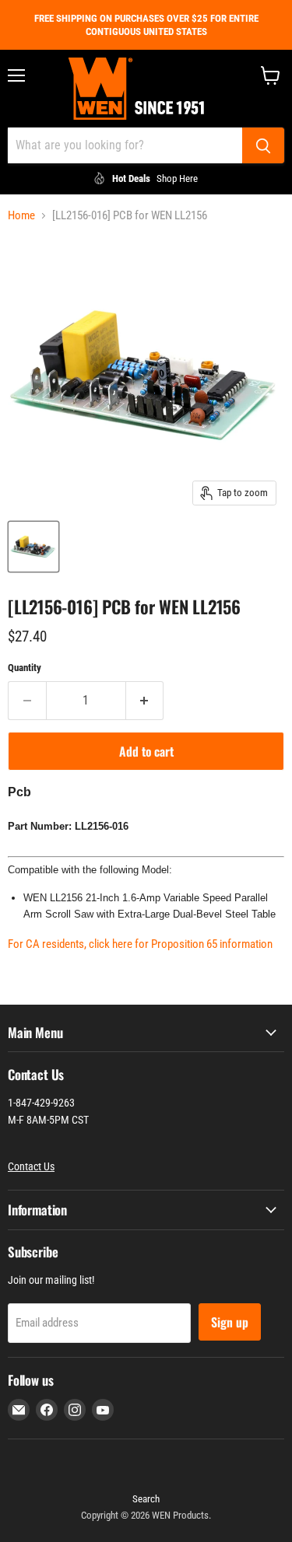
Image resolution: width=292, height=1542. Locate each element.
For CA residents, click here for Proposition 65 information (140, 944)
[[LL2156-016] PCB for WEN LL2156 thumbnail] (33, 547)
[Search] (263, 145)
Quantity (24, 667)
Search (146, 1499)
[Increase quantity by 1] (145, 700)
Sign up (229, 1322)
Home (21, 215)
